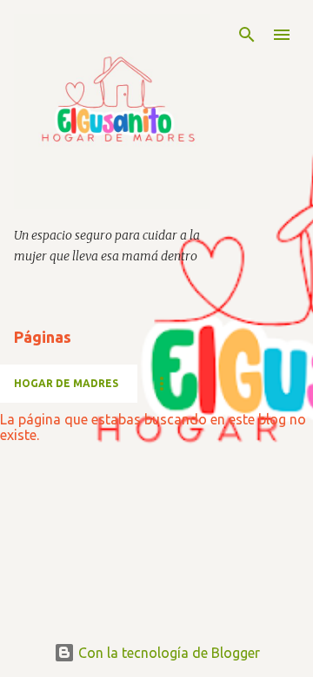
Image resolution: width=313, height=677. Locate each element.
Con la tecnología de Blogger (167, 653)
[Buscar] (246, 35)
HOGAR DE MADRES (66, 383)
